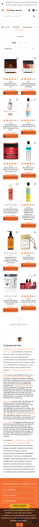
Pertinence (19, 48)
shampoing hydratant (27, 360)
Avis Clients (19, 506)
